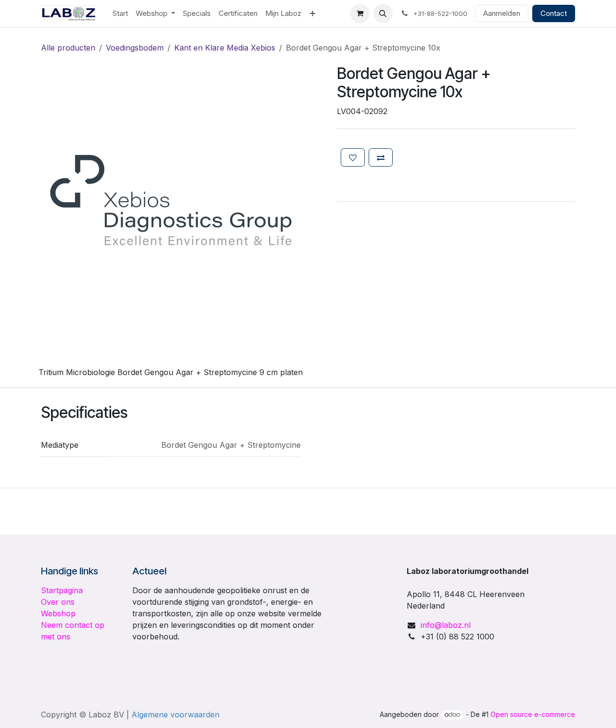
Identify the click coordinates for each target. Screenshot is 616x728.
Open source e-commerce (532, 714)
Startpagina (62, 590)
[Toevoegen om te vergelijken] (381, 157)
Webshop (58, 613)
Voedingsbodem (135, 47)
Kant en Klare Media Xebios (224, 47)
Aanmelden (501, 13)
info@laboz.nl (446, 625)
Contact (553, 13)
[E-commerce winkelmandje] (360, 13)
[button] (383, 13)
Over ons (58, 602)
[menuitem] (120, 13)
